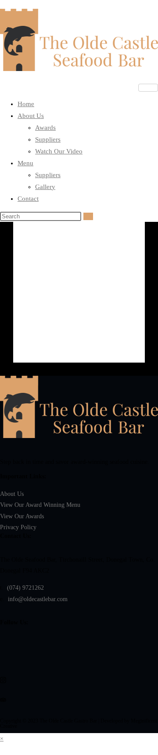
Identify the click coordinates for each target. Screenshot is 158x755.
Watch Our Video (59, 151)
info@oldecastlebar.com (38, 599)
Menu (25, 163)
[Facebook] (79, 659)
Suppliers (48, 139)
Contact (28, 198)
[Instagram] (79, 679)
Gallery (45, 186)
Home (26, 103)
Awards (45, 127)
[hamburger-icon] (148, 88)
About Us (31, 115)
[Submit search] (88, 216)
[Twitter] (79, 639)
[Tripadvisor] (79, 699)
